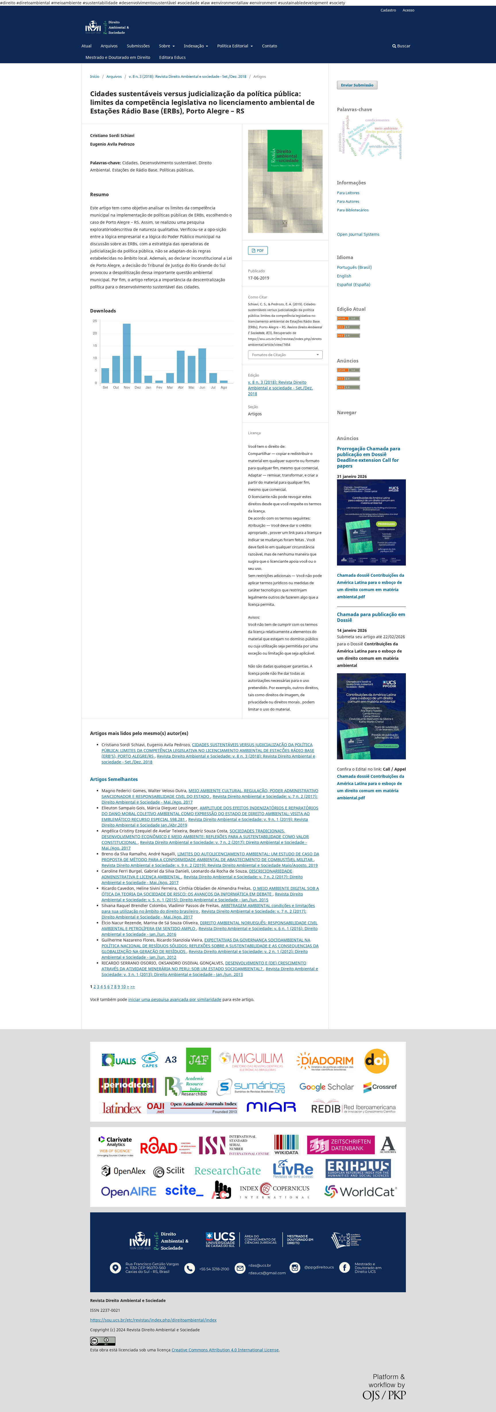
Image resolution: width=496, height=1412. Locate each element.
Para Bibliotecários (353, 210)
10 (123, 986)
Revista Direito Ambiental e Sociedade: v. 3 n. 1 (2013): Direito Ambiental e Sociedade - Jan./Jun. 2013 (210, 971)
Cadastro (388, 10)
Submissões (138, 46)
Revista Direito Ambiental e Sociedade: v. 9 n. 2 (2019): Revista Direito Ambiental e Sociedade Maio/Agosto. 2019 (210, 865)
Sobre (165, 46)
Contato (269, 46)
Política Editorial (233, 46)
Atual (87, 46)
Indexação (194, 46)
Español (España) (353, 284)
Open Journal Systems (358, 234)
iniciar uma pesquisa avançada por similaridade (174, 999)
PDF (260, 250)
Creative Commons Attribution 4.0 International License (225, 1350)
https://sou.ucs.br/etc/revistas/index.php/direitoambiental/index (153, 1320)
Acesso (408, 10)
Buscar (403, 46)
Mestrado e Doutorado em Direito (118, 57)
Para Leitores (348, 192)
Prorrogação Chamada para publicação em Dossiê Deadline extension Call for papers (368, 457)
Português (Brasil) (354, 267)
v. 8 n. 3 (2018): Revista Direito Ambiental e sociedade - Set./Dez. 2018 (187, 76)
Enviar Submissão (357, 85)
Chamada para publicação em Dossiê (371, 617)
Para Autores (348, 201)
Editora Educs (172, 57)
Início (94, 76)
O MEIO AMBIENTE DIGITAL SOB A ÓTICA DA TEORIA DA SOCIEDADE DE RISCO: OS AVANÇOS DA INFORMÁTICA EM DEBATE (210, 891)
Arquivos (109, 46)
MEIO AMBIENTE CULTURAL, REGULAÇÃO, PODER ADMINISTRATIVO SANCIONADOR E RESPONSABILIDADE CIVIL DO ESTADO (210, 793)
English (344, 276)
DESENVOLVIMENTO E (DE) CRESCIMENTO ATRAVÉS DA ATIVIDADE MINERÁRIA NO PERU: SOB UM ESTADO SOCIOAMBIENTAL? (204, 965)
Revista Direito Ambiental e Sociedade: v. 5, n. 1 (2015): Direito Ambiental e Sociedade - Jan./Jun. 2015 (202, 896)
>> (132, 986)
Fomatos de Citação (269, 354)
